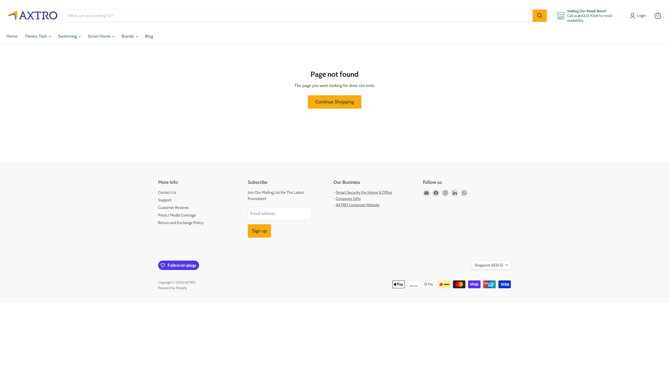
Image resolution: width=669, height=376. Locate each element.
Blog (149, 36)
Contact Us (167, 192)
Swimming (68, 36)
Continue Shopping (334, 102)
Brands (128, 36)
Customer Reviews (173, 207)
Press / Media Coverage (177, 215)
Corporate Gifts (348, 198)
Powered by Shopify (172, 288)
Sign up (259, 231)
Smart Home (100, 36)
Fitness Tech (36, 36)
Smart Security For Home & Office (364, 192)
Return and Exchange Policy (181, 222)
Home (12, 36)
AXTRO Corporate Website (357, 205)
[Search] (540, 16)
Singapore (489, 265)
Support (164, 200)
